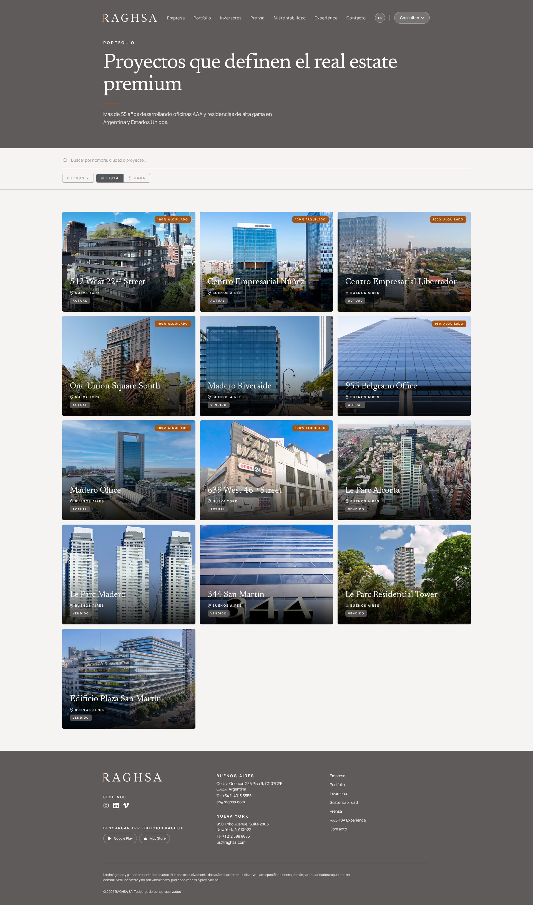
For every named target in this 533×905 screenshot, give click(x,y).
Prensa (257, 18)
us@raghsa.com (231, 842)
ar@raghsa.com (231, 801)
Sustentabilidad (289, 18)
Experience (326, 18)
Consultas (409, 17)
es (380, 18)
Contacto (356, 18)
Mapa (140, 178)
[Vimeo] (126, 805)
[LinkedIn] (116, 805)
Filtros (76, 178)
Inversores (231, 18)
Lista (112, 178)
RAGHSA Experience (348, 820)
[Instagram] (106, 805)
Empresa (176, 18)
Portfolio (202, 18)
